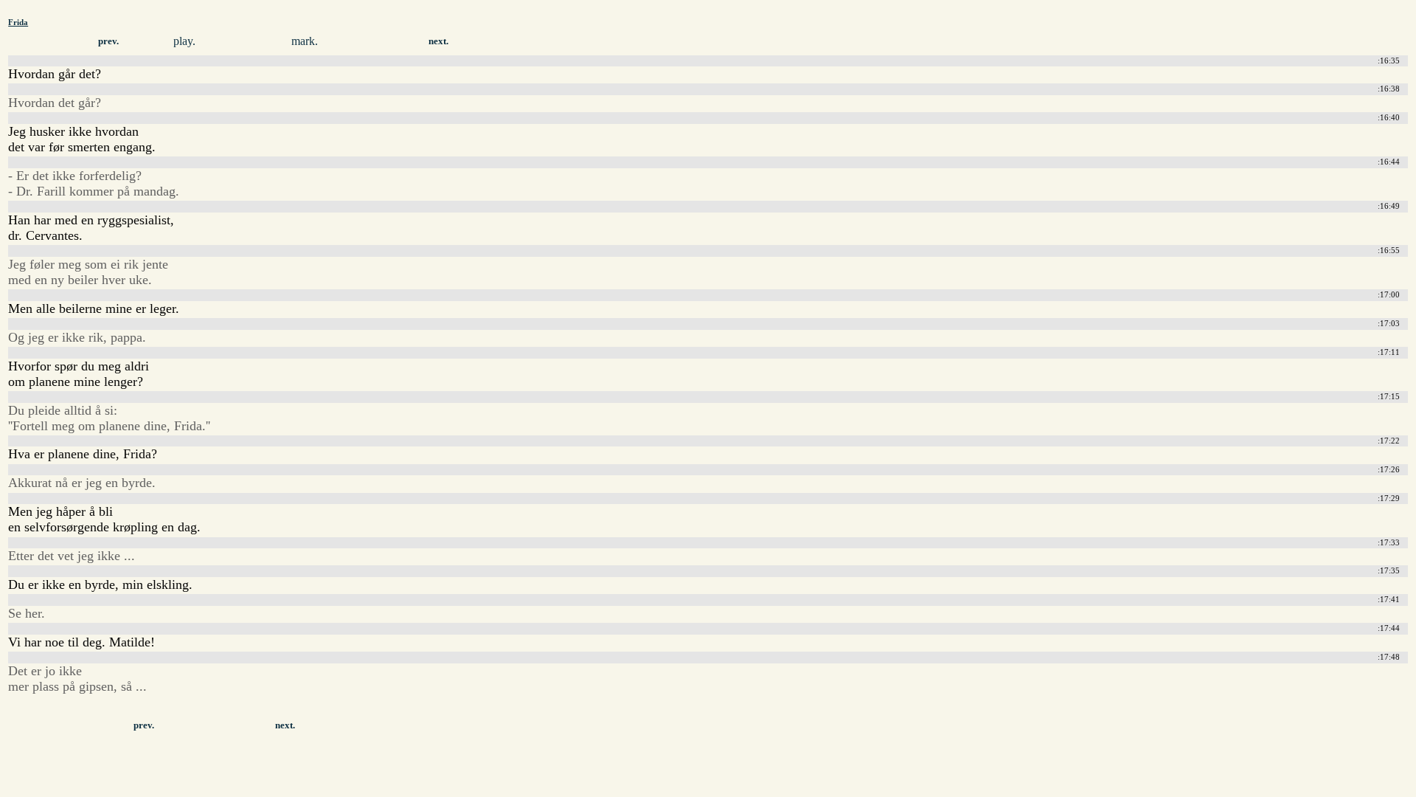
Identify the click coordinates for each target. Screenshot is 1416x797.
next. (438, 41)
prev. (108, 41)
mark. (304, 41)
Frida (18, 22)
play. (184, 41)
